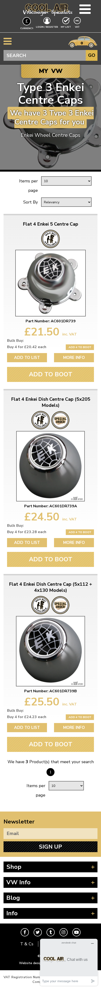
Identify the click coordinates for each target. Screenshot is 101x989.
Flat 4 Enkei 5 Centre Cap (50, 224)
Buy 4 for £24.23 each (26, 717)
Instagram (63, 932)
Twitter (38, 932)
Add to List (27, 357)
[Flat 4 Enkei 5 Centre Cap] (50, 283)
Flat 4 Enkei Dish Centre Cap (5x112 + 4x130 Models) (50, 587)
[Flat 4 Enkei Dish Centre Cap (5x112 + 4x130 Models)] (50, 651)
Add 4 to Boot (80, 347)
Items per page (28, 185)
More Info (74, 357)
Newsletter (19, 821)
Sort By (30, 202)
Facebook (25, 932)
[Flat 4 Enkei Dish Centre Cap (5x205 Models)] (50, 466)
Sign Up (50, 846)
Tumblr (51, 932)
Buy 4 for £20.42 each (26, 347)
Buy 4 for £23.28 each (26, 532)
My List (66, 27)
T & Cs (26, 944)
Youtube (76, 932)
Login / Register (47, 27)
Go (91, 55)
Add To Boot (50, 374)
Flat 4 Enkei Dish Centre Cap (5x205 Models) (50, 402)
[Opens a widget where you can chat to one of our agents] (68, 962)
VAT (78, 27)
